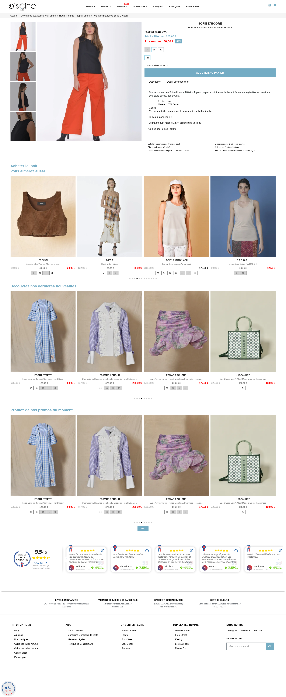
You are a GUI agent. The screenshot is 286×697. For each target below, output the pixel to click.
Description (155, 81)
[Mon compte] (261, 7)
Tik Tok (258, 630)
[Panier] (273, 7)
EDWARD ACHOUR (110, 375)
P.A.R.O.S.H (243, 260)
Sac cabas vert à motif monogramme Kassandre (243, 379)
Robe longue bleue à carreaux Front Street (43, 379)
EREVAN (43, 260)
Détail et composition (178, 81)
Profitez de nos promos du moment (41, 410)
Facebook (245, 630)
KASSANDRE (243, 375)
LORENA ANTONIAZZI (176, 260)
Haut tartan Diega (109, 264)
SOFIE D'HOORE (210, 23)
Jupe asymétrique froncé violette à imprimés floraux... (176, 379)
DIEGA (109, 260)
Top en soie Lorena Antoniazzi (176, 264)
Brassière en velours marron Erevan (43, 264)
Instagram (231, 630)
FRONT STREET (43, 375)
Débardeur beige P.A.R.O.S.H (243, 264)
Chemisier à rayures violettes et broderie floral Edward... (109, 379)
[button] (255, 6)
